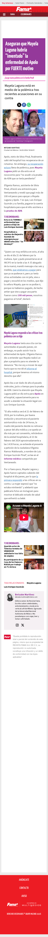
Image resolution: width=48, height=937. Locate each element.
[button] (19, 105)
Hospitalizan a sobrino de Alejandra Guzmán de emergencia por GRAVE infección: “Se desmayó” (13, 238)
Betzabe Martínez (12, 148)
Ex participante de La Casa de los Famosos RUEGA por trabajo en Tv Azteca (13, 563)
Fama (12, 14)
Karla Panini (19, 3)
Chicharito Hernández (34, 3)
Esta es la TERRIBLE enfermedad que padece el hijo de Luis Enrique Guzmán (13, 223)
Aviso (24, 896)
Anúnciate (24, 880)
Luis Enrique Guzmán (14, 586)
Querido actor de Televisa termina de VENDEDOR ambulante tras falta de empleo (13, 551)
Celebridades (26, 14)
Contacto (24, 888)
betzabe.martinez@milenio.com (26, 597)
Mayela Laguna (34, 583)
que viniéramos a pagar (24, 270)
